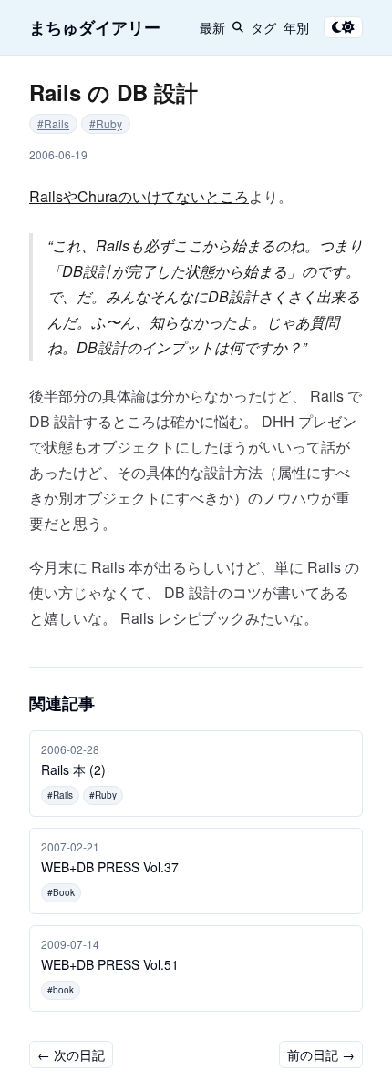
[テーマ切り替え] (343, 27)
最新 (212, 27)
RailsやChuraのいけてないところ (139, 196)
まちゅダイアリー (94, 27)
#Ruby (105, 123)
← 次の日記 (71, 1054)
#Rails (53, 123)
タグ (263, 27)
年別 (296, 27)
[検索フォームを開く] (237, 27)
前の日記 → (321, 1054)
